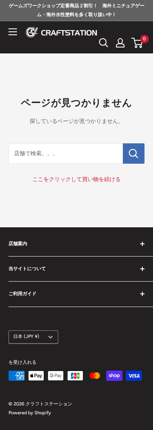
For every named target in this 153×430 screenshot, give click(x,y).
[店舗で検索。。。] (133, 153)
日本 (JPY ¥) (26, 336)
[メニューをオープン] (12, 31)
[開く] (103, 42)
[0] (137, 43)
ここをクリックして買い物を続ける (76, 179)
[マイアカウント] (120, 42)
